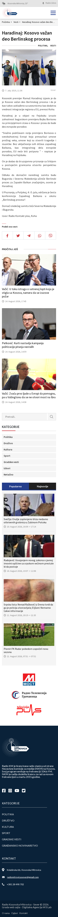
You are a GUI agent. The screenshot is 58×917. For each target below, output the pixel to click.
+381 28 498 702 (15, 884)
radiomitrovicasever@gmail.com (23, 877)
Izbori (7, 468)
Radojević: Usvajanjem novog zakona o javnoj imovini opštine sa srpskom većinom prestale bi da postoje (29, 563)
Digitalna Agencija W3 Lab (37, 907)
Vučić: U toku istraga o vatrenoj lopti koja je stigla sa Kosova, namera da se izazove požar (28, 292)
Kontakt (23, 913)
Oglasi (14, 913)
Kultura (8, 449)
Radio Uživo (51, 3)
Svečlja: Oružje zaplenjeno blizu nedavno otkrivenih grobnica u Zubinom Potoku (26, 520)
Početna (7, 22)
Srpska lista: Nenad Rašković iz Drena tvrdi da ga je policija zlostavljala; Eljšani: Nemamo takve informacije (28, 608)
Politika (42, 45)
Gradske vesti (11, 462)
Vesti (17, 22)
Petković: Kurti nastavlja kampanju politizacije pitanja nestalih (23, 345)
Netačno (8, 474)
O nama (6, 913)
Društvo (8, 443)
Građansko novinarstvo (20, 845)
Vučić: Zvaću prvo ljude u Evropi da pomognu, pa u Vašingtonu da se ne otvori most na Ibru (29, 395)
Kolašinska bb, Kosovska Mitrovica (24, 870)
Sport (7, 455)
